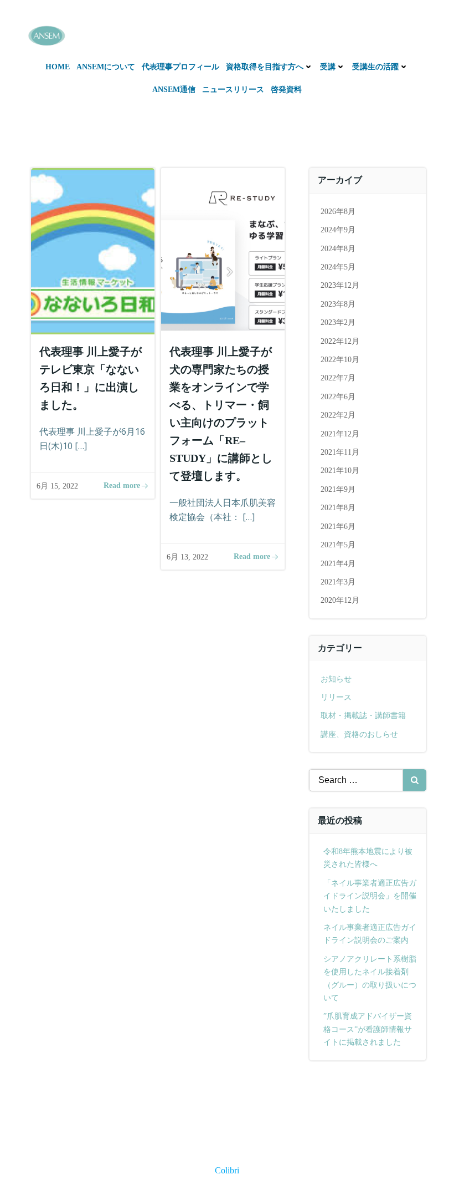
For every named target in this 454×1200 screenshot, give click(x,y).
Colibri (227, 1170)
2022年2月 (338, 415)
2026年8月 (338, 211)
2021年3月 (338, 582)
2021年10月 (340, 470)
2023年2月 (338, 322)
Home (57, 67)
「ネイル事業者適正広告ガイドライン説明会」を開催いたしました (369, 896)
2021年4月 (338, 564)
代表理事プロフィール (180, 67)
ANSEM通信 (173, 89)
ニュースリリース (233, 89)
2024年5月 (338, 267)
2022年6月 (338, 397)
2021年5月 (338, 545)
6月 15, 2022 (57, 486)
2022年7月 (338, 378)
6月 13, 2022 (187, 557)
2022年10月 (340, 359)
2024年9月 (338, 230)
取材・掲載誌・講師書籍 (363, 715)
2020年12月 (340, 600)
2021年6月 (338, 526)
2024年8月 (338, 249)
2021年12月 (340, 434)
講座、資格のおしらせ (359, 734)
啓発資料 (286, 89)
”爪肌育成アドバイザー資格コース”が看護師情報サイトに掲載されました (367, 1029)
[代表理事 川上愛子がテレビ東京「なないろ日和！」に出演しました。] (92, 250)
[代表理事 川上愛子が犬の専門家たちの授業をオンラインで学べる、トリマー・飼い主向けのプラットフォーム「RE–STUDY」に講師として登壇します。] (223, 250)
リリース (336, 697)
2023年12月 (340, 285)
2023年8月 (338, 304)
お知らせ (336, 679)
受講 (328, 67)
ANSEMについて (105, 67)
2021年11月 (340, 452)
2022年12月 (340, 341)
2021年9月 (338, 489)
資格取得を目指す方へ (264, 67)
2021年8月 (338, 508)
